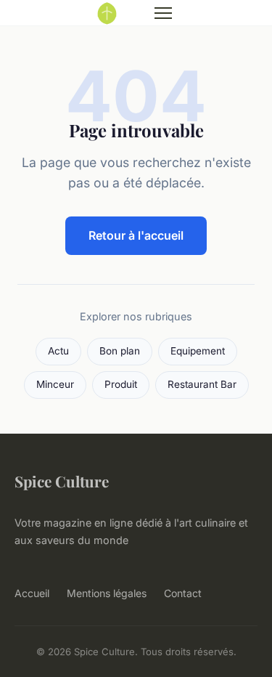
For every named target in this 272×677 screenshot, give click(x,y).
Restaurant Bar (202, 384)
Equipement (197, 351)
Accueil (32, 593)
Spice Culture (62, 481)
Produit (120, 384)
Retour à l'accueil (136, 235)
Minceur (55, 384)
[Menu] (163, 13)
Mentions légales (107, 593)
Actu (58, 351)
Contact (183, 593)
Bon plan (119, 351)
